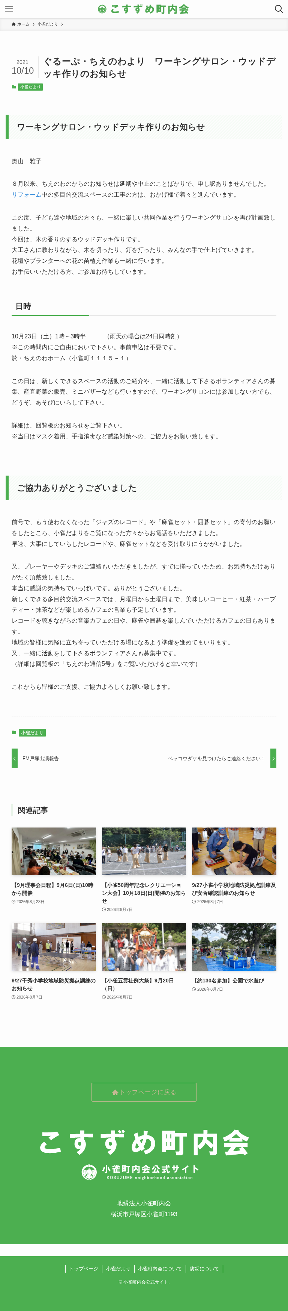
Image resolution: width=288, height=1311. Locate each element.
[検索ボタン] (279, 9)
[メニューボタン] (9, 9)
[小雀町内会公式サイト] (144, 9)
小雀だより (30, 87)
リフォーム (27, 194)
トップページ (83, 1269)
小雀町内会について (160, 1269)
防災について (204, 1269)
